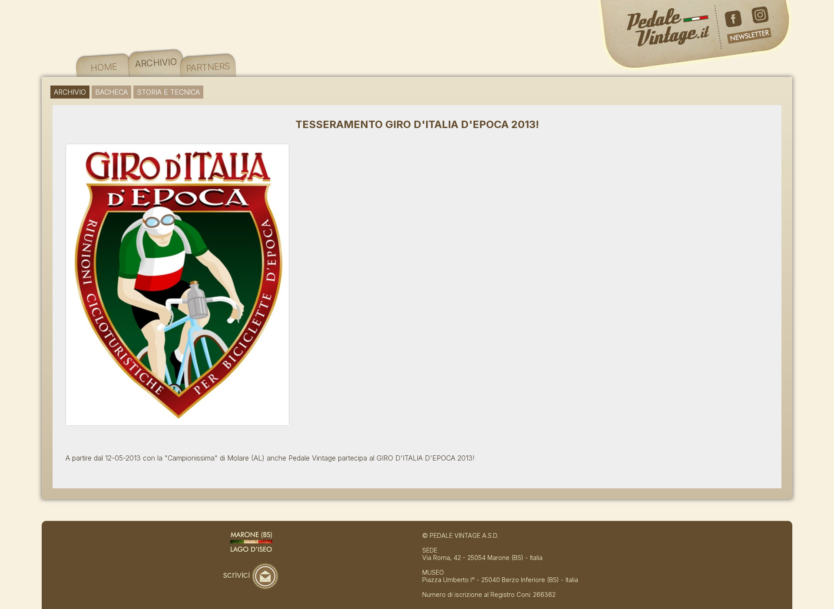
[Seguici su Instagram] (760, 23)
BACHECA (111, 92)
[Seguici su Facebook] (735, 23)
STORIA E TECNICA (168, 92)
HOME (103, 67)
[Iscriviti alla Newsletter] (747, 41)
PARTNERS (208, 66)
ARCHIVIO (156, 62)
